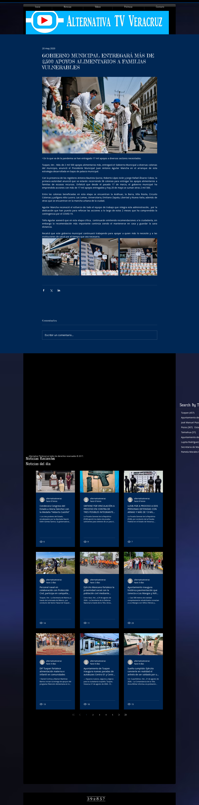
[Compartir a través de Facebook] (43, 290)
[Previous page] (80, 715)
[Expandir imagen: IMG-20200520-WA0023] (138, 256)
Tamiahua (188, 432)
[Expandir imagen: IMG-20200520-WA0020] (99, 256)
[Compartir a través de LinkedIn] (58, 290)
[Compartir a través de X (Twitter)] (51, 290)
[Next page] (119, 715)
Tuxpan (187, 412)
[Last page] (125, 715)
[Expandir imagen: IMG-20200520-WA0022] (60, 256)
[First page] (73, 715)
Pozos (187, 427)
